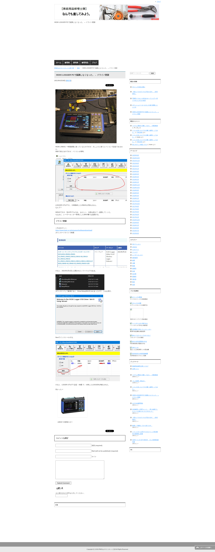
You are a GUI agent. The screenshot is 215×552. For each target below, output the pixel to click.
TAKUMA (139, 132)
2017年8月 (135, 209)
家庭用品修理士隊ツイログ (140, 366)
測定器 (68, 80)
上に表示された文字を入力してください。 (70, 493)
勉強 (133, 266)
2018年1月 (135, 198)
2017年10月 (136, 204)
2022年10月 (136, 158)
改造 (133, 271)
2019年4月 (135, 177)
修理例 (67, 62)
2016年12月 (136, 220)
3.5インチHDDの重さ (138, 87)
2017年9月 (135, 206)
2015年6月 (135, 233)
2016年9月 (135, 222)
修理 (133, 260)
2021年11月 (136, 160)
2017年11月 (136, 201)
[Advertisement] (107, 43)
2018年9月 (135, 190)
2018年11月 (136, 185)
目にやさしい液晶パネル (139, 144)
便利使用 (135, 258)
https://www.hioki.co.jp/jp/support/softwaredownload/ (73, 230)
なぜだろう (135, 249)
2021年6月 (135, 163)
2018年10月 (136, 187)
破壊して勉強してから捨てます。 (142, 425)
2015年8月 (135, 228)
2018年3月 (135, 195)
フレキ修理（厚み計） (139, 381)
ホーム (58, 62)
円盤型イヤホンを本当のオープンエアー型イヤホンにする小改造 (145, 99)
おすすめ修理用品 (137, 403)
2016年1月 (135, 225)
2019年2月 (135, 179)
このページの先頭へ (205, 547)
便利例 (75, 62)
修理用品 (85, 62)
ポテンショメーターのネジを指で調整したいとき (145, 106)
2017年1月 (135, 217)
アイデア (135, 252)
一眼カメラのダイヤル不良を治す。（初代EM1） (145, 93)
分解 (133, 263)
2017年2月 (135, 214)
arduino (134, 247)
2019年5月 (135, 174)
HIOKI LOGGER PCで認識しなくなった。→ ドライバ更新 (145, 113)
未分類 (134, 274)
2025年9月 (135, 155)
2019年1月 (135, 182)
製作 (133, 282)
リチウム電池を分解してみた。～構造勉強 (145, 126)
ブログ (94, 62)
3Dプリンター (136, 244)
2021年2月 (135, 166)
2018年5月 (135, 193)
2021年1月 (135, 169)
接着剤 (134, 268)
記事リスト (135, 369)
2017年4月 (135, 212)
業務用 (134, 276)
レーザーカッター (137, 255)
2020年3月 (135, 171)
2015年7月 (135, 230)
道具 (133, 284)
